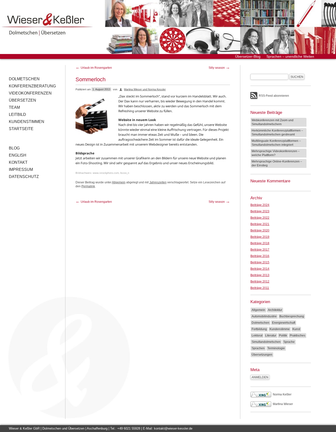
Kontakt (18, 162)
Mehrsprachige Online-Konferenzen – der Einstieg (277, 163)
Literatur (270, 335)
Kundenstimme (280, 329)
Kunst (296, 329)
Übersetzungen (262, 354)
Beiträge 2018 (259, 243)
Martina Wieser (283, 404)
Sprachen (258, 348)
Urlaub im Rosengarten (94, 67)
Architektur (275, 310)
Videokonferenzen (30, 93)
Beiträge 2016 (259, 256)
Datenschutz (24, 177)
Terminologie (276, 348)
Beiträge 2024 (259, 205)
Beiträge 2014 (259, 268)
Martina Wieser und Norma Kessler (145, 89)
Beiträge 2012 (259, 281)
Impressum (21, 169)
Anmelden (260, 377)
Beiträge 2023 (259, 211)
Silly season (219, 67)
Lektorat (257, 335)
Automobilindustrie (264, 316)
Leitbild (17, 114)
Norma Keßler (282, 394)
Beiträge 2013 (259, 275)
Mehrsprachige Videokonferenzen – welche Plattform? (276, 153)
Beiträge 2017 (259, 249)
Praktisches (297, 335)
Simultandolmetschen (266, 342)
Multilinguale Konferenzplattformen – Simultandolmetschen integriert (276, 143)
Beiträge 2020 (259, 230)
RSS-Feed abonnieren (274, 95)
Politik (283, 335)
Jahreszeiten (158, 182)
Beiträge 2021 (259, 224)
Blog (14, 148)
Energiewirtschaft (283, 322)
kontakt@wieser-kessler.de (173, 428)
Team (14, 107)
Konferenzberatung (32, 86)
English (17, 155)
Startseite (21, 129)
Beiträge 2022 (259, 217)
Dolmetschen (24, 79)
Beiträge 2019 (259, 237)
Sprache (289, 342)
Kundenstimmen (26, 122)
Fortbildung (259, 329)
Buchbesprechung (291, 316)
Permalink (88, 186)
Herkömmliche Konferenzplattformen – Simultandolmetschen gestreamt (277, 132)
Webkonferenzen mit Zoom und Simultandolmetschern (272, 122)
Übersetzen (22, 100)
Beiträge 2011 (259, 288)
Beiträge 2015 (259, 262)
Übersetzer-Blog (247, 56)
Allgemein (118, 182)
